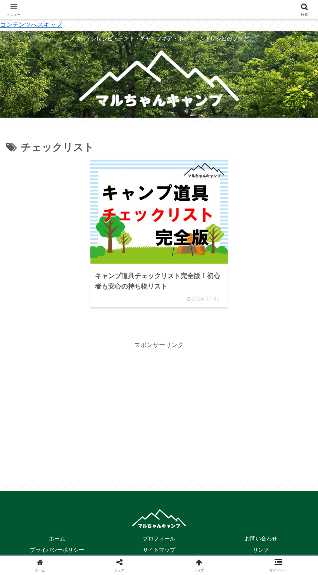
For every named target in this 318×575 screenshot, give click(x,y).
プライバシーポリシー (57, 550)
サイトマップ (159, 550)
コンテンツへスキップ (31, 24)
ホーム (57, 538)
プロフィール (159, 538)
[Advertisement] (159, 405)
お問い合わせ (261, 538)
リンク (261, 550)
